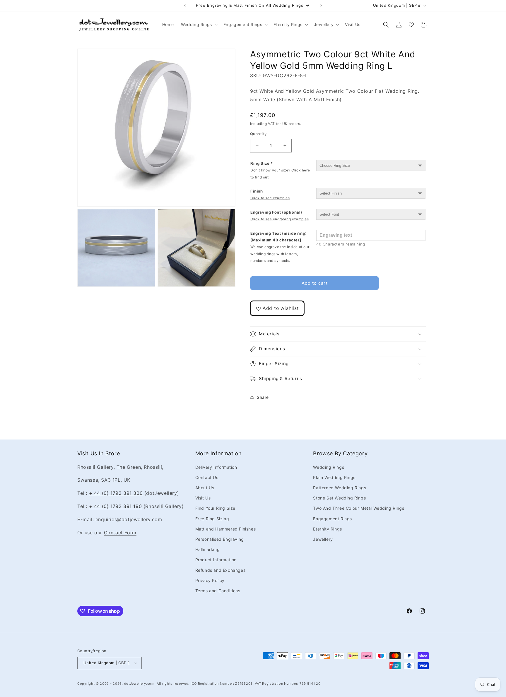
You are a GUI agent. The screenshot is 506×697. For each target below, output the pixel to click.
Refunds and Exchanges (220, 570)
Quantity (258, 133)
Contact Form (120, 532)
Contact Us (206, 477)
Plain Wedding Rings (334, 477)
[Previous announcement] (184, 5)
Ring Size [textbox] (280, 170)
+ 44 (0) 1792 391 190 (115, 506)
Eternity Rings (327, 528)
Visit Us (203, 497)
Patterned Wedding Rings (339, 487)
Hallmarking (207, 549)
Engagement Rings (332, 518)
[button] (198, 24)
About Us (204, 487)
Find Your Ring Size (215, 508)
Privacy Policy (210, 580)
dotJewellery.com (139, 683)
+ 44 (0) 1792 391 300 (116, 493)
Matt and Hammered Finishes (225, 528)
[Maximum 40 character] (279, 247)
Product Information (216, 559)
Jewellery (323, 539)
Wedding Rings (328, 467)
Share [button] (263, 397)
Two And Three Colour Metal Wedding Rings (358, 508)
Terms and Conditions (217, 590)
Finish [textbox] (270, 194)
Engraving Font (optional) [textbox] (279, 215)
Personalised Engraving (219, 539)
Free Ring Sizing (212, 518)
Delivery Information (216, 467)
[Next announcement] (321, 5)
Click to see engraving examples (279, 219)
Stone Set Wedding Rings (339, 497)
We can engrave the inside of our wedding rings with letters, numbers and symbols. (279, 254)
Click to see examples (270, 198)
